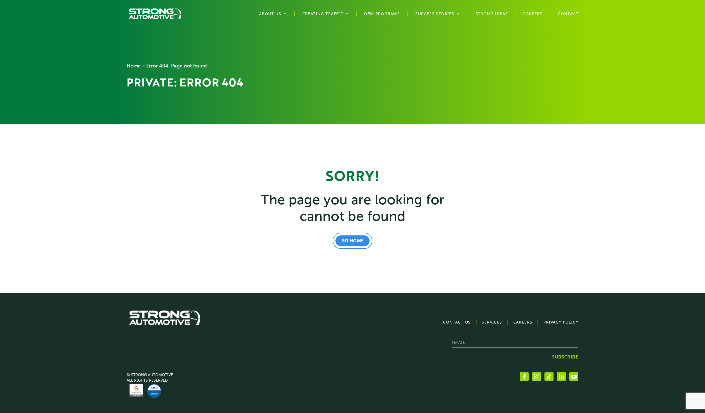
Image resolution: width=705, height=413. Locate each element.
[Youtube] (573, 376)
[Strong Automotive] (155, 14)
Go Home (352, 241)
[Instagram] (536, 376)
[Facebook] (524, 376)
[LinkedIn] (561, 376)
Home (134, 66)
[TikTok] (549, 376)
